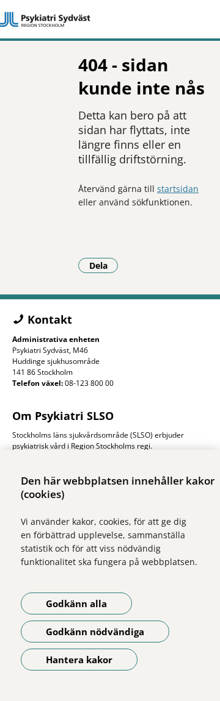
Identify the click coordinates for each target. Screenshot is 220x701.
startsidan (178, 188)
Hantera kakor (79, 659)
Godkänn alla (76, 603)
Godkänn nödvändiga (95, 631)
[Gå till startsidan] (110, 19)
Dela (103, 265)
